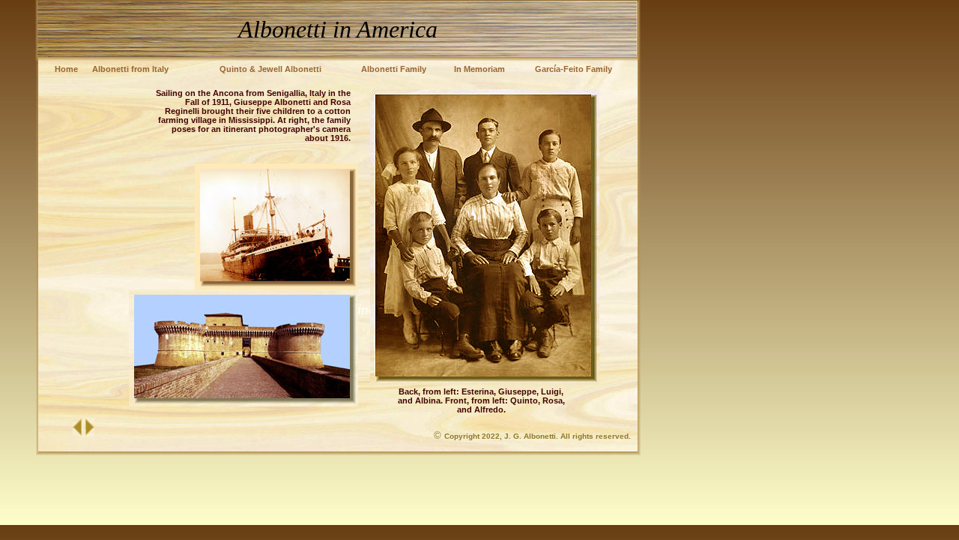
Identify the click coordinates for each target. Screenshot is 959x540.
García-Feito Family (573, 69)
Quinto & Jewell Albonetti (270, 69)
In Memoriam (479, 69)
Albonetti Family (393, 69)
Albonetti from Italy (130, 69)
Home (66, 69)
